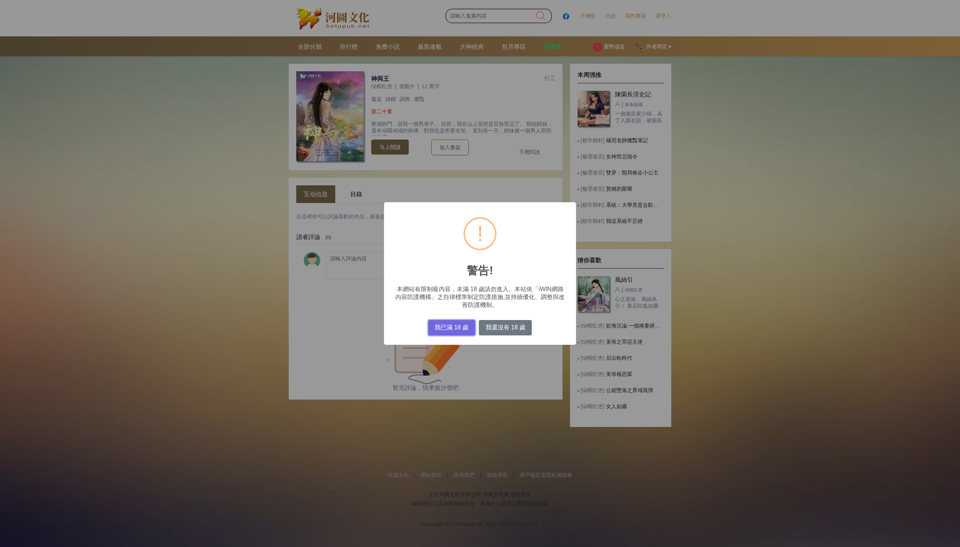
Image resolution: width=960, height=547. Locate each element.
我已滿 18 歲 (451, 327)
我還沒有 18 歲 (505, 327)
